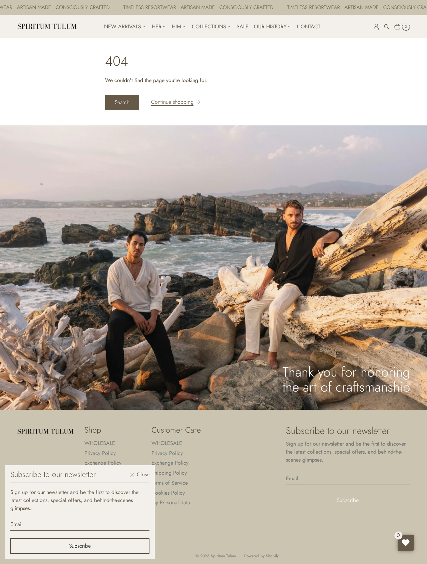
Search (122, 102)
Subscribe (80, 546)
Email (16, 524)
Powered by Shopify (261, 556)
